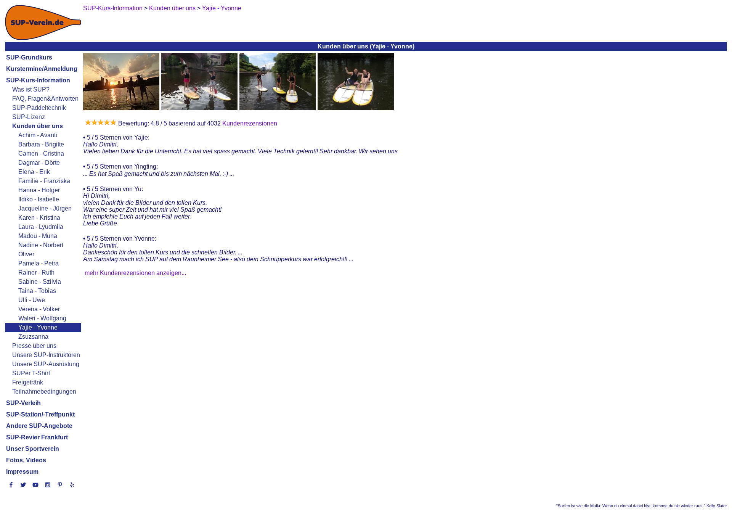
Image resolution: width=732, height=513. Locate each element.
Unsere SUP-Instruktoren (46, 355)
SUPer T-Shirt (31, 373)
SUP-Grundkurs (29, 57)
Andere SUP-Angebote (39, 426)
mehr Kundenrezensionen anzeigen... (135, 273)
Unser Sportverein (32, 448)
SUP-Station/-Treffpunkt (40, 414)
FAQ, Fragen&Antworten (45, 98)
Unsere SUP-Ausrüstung (45, 364)
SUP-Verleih (23, 403)
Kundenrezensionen (249, 123)
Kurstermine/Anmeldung (41, 69)
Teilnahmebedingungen (44, 391)
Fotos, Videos (26, 460)
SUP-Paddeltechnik (39, 108)
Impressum (22, 471)
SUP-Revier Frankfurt (37, 437)
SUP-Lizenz (28, 117)
